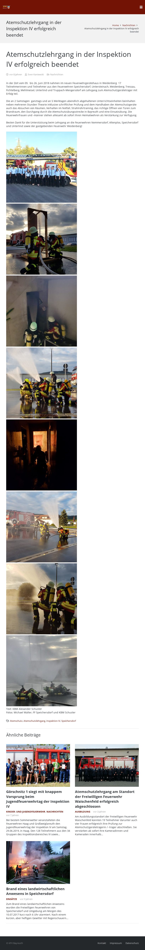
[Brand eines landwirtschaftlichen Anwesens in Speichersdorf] (38, 862)
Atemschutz (16, 720)
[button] (141, 7)
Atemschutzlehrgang (34, 720)
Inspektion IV (53, 720)
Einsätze (11, 899)
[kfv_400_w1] (6, 7)
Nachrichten (56, 74)
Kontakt (102, 943)
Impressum (116, 943)
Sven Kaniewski (36, 74)
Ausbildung (82, 811)
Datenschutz (132, 943)
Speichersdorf (68, 720)
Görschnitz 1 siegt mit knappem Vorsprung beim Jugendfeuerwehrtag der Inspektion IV (37, 799)
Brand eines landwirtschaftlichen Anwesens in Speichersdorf (35, 891)
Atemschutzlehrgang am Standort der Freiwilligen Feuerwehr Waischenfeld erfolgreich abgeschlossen (105, 799)
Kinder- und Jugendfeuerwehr (25, 811)
